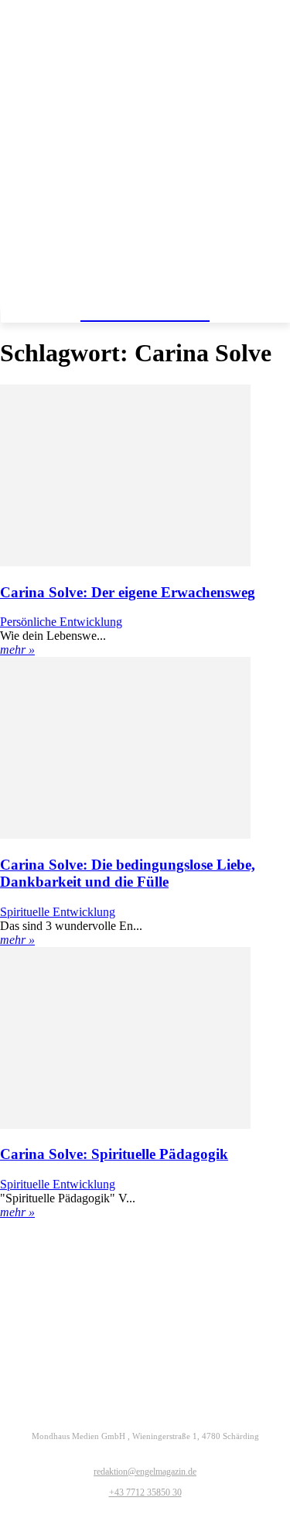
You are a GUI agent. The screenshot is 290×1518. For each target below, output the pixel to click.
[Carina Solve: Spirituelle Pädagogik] (125, 1124)
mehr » (17, 649)
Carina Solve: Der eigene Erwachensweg (127, 592)
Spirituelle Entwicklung (57, 911)
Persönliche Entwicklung (61, 621)
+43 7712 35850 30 (145, 1492)
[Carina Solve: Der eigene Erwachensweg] (125, 562)
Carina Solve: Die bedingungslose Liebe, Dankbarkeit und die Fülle (127, 873)
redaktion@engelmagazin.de (145, 1471)
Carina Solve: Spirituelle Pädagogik (114, 1154)
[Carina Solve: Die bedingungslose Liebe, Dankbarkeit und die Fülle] (125, 834)
